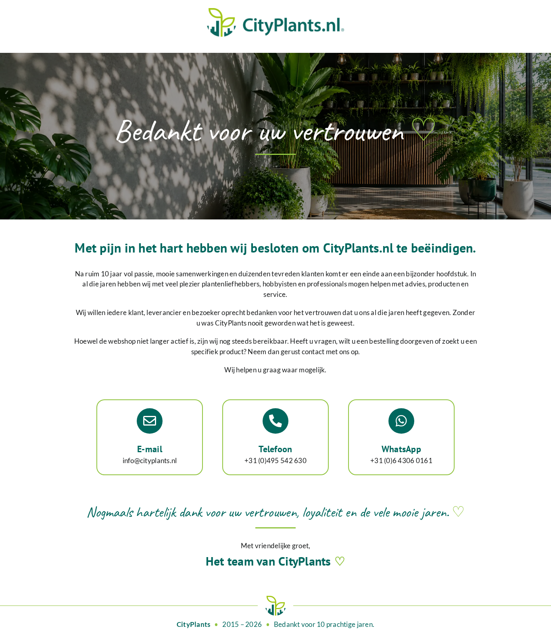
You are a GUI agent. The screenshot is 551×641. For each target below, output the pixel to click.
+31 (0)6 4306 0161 (401, 460)
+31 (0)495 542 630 (275, 460)
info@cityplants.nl (150, 460)
